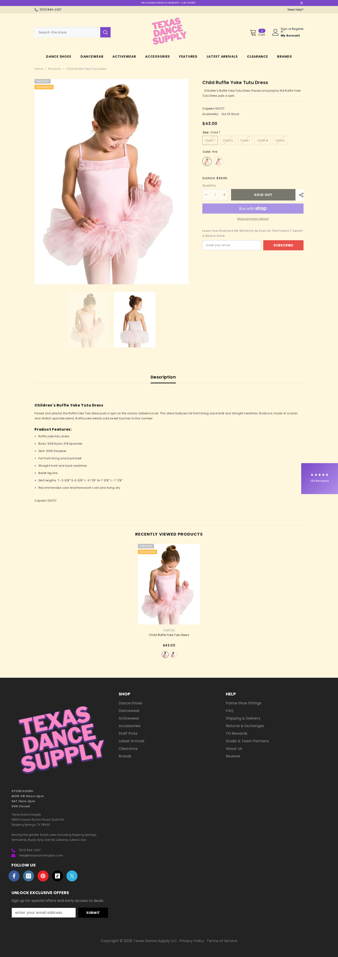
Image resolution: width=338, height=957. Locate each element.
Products (54, 69)
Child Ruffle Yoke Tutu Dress (169, 635)
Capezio (208, 108)
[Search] (72, 32)
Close (302, 3)
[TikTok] (57, 875)
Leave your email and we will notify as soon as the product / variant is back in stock (252, 233)
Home (38, 69)
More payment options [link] (253, 219)
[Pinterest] (43, 875)
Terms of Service (222, 940)
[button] (319, 478)
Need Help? (296, 9)
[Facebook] (14, 875)
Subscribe (283, 245)
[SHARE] (299, 194)
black (173, 654)
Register (298, 29)
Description (163, 377)
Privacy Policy (191, 940)
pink (165, 654)
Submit (93, 912)
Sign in (284, 30)
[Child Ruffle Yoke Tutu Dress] (169, 584)
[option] (111, 182)
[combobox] (67, 32)
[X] (71, 875)
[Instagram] (28, 875)
